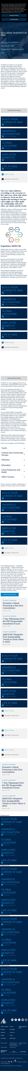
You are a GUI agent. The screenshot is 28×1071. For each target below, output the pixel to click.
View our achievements (10, 136)
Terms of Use (13, 1047)
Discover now (8, 168)
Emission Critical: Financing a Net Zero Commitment (13, 605)
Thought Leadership (9, 600)
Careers (11, 1026)
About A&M (12, 1029)
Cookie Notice (4, 1047)
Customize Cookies (14, 15)
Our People (3, 1038)
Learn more (7, 148)
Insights (2, 1035)
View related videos (14, 110)
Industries (3, 1032)
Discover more (10, 594)
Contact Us (12, 1032)
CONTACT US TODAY (9, 174)
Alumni (11, 1035)
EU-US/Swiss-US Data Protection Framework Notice (14, 1044)
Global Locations (4, 1026)
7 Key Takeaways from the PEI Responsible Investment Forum (14, 621)
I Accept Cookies (14, 19)
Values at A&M (7, 46)
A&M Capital (12, 1038)
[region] (14, 11)
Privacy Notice (4, 1043)
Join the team (8, 124)
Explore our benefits (10, 160)
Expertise (3, 1029)
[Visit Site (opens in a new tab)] (12, 1020)
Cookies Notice (17, 12)
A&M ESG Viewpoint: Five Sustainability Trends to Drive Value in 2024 (13, 638)
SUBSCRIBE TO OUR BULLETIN (11, 179)
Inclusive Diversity (10, 42)
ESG (2, 53)
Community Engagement (12, 49)
